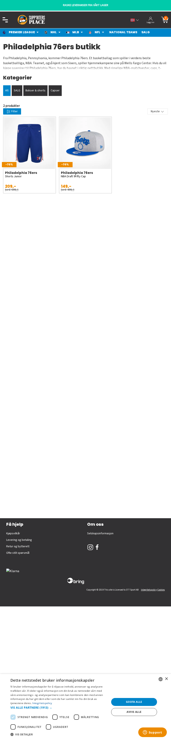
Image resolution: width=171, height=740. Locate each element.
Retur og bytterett (17, 546)
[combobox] (160, 679)
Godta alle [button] (134, 702)
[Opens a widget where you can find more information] (152, 732)
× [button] (166, 678)
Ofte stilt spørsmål (17, 553)
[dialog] (85, 707)
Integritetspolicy (149, 589)
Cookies (161, 589)
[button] (58, 707)
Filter (14, 111)
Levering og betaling (19, 540)
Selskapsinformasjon (100, 533)
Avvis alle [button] (134, 712)
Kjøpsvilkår (13, 533)
